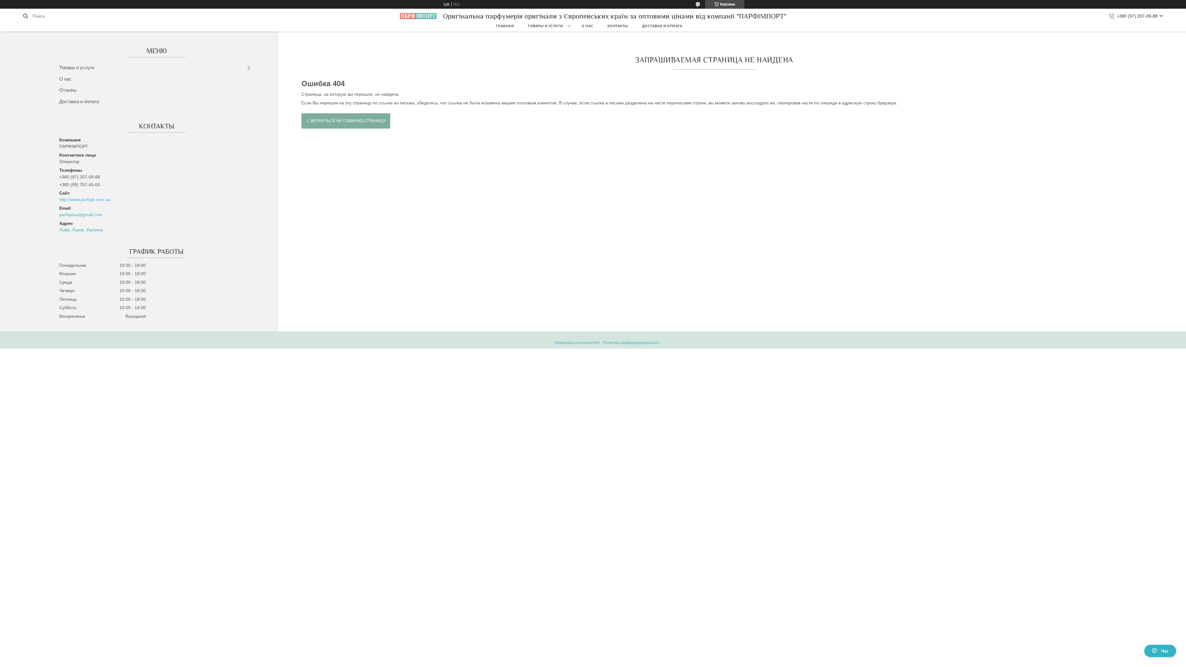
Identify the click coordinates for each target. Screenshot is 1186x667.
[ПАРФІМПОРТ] (418, 16)
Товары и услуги (545, 26)
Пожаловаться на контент (577, 343)
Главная (505, 26)
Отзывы (68, 90)
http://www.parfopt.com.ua (84, 199)
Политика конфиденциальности (631, 343)
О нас (588, 26)
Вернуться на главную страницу (348, 121)
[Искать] (25, 16)
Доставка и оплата (662, 26)
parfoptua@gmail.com (81, 214)
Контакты (618, 26)
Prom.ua (620, 337)
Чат (1165, 650)
